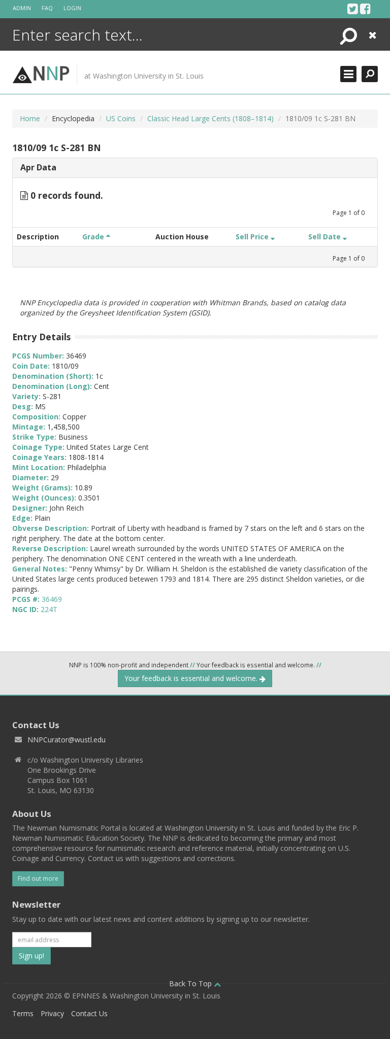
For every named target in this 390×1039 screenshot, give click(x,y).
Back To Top (191, 983)
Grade (94, 236)
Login (72, 8)
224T (49, 609)
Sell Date (325, 236)
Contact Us (89, 1013)
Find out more (38, 878)
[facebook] (365, 9)
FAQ (47, 8)
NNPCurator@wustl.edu (66, 739)
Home (30, 118)
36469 (52, 599)
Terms (23, 1013)
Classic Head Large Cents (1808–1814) (210, 118)
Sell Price (253, 236)
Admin (22, 8)
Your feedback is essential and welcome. (191, 678)
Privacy (52, 1013)
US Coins (121, 118)
